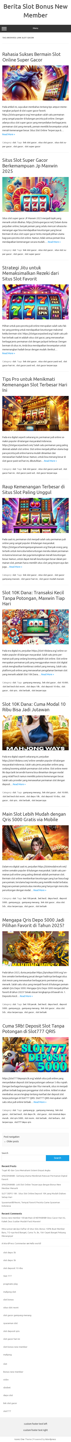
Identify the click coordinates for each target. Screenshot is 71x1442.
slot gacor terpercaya (46, 365)
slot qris (13, 690)
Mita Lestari (7, 1229)
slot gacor (18, 146)
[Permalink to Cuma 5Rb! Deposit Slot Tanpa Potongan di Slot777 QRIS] (35, 1071)
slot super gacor (32, 146)
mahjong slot (9, 1291)
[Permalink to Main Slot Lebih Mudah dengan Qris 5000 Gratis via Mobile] (35, 859)
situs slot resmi (10, 1307)
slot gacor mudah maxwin (51, 579)
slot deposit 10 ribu (50, 686)
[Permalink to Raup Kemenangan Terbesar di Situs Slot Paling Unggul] (35, 532)
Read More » (8, 134)
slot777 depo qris (22, 1122)
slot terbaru (54, 1118)
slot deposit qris (11, 1331)
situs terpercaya (15, 906)
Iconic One (19, 1439)
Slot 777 (7, 1276)
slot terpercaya (39, 690)
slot (14, 142)
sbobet (7, 1387)
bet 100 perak (29, 898)
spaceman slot (10, 1323)
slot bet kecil (16, 1114)
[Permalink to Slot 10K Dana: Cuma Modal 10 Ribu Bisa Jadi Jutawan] (35, 749)
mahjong (7, 1354)
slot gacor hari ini (29, 579)
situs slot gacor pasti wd (50, 361)
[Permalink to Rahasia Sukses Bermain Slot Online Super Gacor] (35, 99)
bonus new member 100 (13, 1218)
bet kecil (42, 898)
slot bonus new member (15, 1346)
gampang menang (32, 682)
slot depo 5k (29, 1114)
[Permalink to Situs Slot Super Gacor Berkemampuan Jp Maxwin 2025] (35, 211)
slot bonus (8, 1299)
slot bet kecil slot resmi (14, 686)
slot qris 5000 (16, 1118)
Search (5, 1153)
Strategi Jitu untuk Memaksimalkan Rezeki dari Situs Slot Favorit (30, 273)
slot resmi (29, 1118)
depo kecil (53, 898)
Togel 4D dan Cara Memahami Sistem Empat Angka (26, 1170)
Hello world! (35, 1243)
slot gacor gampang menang (17, 1315)
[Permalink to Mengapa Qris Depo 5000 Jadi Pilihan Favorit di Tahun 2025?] (35, 965)
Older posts (11, 1141)
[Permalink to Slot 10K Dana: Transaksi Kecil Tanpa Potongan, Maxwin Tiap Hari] (35, 643)
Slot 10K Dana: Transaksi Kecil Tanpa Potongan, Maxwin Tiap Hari (33, 598)
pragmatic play (10, 1284)
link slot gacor (30, 142)
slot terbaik (24, 690)
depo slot (8, 1395)
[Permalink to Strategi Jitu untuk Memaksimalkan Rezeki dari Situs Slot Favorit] (35, 318)
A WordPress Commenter (14, 1243)
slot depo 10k (33, 686)
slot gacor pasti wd (25, 365)
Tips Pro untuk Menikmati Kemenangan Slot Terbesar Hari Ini (34, 384)
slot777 (7, 1411)
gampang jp (14, 902)
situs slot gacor (45, 142)
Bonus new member (13, 1371)
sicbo (6, 1379)
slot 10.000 (62, 682)
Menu (35, 28)
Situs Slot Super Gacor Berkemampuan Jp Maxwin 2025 (30, 165)
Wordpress (50, 1439)
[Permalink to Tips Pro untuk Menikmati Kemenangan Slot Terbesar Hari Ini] (35, 430)
